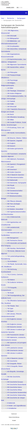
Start (2, 18)
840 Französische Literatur (15, 335)
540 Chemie (11, 188)
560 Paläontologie (13, 193)
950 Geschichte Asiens (14, 387)
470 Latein (10, 167)
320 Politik (10, 104)
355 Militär (10, 119)
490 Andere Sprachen (14, 172)
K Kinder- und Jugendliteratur (16, 405)
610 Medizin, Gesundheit (15, 209)
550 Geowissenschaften (14, 190)
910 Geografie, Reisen (14, 363)
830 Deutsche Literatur (14, 327)
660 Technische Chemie (14, 240)
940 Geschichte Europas (15, 382)
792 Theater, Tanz (13, 306)
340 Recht (10, 114)
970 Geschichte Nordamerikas (16, 392)
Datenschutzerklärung (14, 417)
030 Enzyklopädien (13, 46)
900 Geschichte (12, 361)
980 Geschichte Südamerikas (16, 395)
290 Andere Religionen (14, 93)
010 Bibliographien (13, 38)
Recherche (10, 18)
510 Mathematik (12, 180)
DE (18, 7)
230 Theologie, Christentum (16, 91)
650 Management (12, 238)
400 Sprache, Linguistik (14, 140)
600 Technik (11, 206)
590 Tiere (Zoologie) (13, 204)
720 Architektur (12, 261)
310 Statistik (11, 101)
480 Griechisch (12, 169)
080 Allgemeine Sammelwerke (16, 64)
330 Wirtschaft (11, 106)
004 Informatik (11, 36)
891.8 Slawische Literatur (15, 358)
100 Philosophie (12, 72)
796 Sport (10, 311)
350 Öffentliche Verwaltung (15, 117)
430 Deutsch (11, 146)
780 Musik (10, 293)
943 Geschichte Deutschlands (16, 384)
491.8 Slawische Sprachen (15, 175)
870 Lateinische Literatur (15, 348)
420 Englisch (11, 143)
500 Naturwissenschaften (15, 177)
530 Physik (10, 185)
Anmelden (10, 7)
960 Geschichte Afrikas (14, 390)
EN (21, 7)
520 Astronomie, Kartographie (16, 183)
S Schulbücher (11, 408)
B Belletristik (11, 403)
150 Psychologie (12, 80)
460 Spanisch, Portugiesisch (16, 164)
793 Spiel (10, 308)
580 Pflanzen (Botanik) (14, 201)
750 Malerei (11, 279)
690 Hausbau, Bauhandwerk (16, 248)
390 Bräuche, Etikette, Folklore (17, 138)
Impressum (14, 413)
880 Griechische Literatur (15, 350)
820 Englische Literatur (14, 324)
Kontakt (14, 420)
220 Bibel (10, 88)
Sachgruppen (21, 18)
